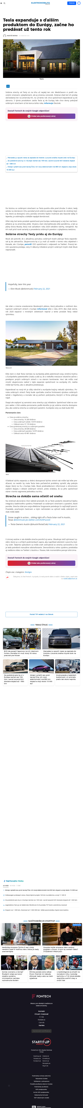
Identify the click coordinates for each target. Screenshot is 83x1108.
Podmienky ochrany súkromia (41, 1075)
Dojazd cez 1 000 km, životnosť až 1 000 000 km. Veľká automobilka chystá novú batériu (36, 910)
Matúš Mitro (12, 35)
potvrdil (28, 244)
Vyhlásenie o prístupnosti (41, 1081)
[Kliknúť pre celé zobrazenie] (41, 58)
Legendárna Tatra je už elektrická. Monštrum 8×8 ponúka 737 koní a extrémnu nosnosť (36, 905)
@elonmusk (19, 519)
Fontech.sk (37, 1061)
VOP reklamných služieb (41, 1097)
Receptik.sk (46, 1063)
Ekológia (28, 572)
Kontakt (41, 1011)
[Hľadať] (4, 3)
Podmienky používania (41, 1086)
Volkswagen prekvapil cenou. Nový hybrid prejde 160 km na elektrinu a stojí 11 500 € (35, 895)
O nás (41, 1017)
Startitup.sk (37, 1056)
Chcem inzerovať (41, 1014)
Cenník (41, 1022)
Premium (72, 3)
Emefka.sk (46, 1058)
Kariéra (41, 1025)
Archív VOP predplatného (41, 1092)
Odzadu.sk (37, 1058)
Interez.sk (46, 1056)
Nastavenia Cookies (41, 1078)
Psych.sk (45, 1066)
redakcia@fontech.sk (70, 579)
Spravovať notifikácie (41, 1031)
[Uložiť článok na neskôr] (8, 86)
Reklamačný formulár (41, 1095)
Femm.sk (46, 1061)
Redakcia (41, 1020)
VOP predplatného (41, 1089)
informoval (42, 309)
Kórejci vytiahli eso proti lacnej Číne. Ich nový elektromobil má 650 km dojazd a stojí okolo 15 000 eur (41, 890)
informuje (48, 103)
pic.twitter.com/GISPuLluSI (37, 519)
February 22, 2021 (42, 288)
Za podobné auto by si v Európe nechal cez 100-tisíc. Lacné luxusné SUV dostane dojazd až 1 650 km (41, 900)
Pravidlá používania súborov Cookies (41, 1084)
